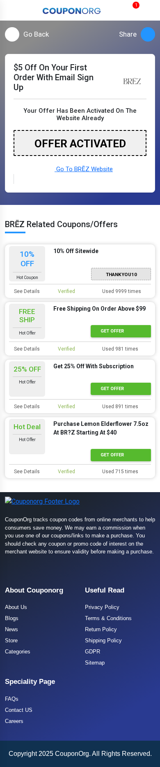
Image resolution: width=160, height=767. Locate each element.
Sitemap (95, 663)
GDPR (92, 651)
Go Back (36, 34)
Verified (66, 291)
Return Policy (101, 629)
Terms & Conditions (108, 618)
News (11, 629)
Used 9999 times (121, 291)
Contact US (18, 710)
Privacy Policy (102, 607)
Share (128, 34)
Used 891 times (119, 406)
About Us (16, 607)
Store (11, 640)
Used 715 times (119, 471)
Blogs (11, 618)
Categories (17, 651)
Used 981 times (119, 349)
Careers (14, 721)
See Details (26, 291)
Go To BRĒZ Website (84, 169)
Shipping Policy (103, 640)
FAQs (11, 699)
